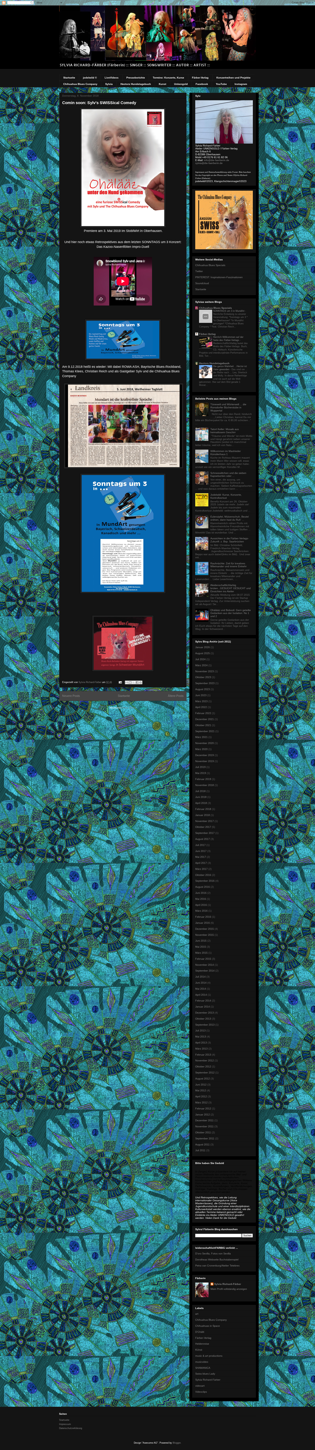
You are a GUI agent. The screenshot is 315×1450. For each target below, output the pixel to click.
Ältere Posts (176, 695)
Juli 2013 (200, 1030)
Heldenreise (202, 1343)
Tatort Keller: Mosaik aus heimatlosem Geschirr (224, 431)
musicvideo (201, 1361)
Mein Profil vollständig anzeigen (229, 1288)
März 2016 (201, 910)
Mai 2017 (200, 856)
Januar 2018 (202, 815)
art (196, 1313)
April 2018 (201, 803)
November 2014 (204, 964)
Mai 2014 (200, 988)
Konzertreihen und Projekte (233, 77)
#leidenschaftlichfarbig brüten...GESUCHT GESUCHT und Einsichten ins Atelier (230, 588)
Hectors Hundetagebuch (135, 84)
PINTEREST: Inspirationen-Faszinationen (219, 277)
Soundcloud (202, 283)
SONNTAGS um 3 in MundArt (229, 311)
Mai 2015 (200, 946)
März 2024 (201, 665)
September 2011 (204, 1138)
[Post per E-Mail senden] (120, 682)
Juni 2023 (201, 695)
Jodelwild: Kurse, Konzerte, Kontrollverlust (226, 496)
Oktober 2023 (203, 677)
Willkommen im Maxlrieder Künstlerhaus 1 (225, 453)
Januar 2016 (202, 922)
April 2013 (201, 1042)
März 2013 (201, 1048)
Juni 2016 (201, 892)
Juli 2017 (200, 845)
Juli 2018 (200, 791)
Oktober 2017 (203, 826)
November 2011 (204, 1126)
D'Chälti (199, 1331)
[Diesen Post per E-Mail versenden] (127, 682)
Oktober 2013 (203, 1018)
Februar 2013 (203, 1054)
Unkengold (181, 84)
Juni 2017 (201, 851)
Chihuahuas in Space (207, 1325)
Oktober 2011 (203, 1132)
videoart (200, 1385)
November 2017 (204, 821)
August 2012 (202, 1078)
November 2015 (204, 934)
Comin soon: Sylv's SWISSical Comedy (99, 102)
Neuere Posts (71, 695)
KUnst (198, 1349)
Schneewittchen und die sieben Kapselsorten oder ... (228, 475)
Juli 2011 (200, 1150)
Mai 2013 (200, 1036)
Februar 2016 (203, 916)
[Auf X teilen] (133, 682)
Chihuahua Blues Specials (210, 265)
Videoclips (201, 1391)
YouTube (221, 84)
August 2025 (202, 653)
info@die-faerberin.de (216, 160)
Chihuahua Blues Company (80, 84)
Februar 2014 (203, 1000)
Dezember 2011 (204, 1120)
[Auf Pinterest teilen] (140, 682)
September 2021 (205, 731)
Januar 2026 (202, 647)
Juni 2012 (201, 1084)
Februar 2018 (203, 809)
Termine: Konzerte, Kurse (168, 77)
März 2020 (201, 749)
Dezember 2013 (204, 1012)
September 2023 (205, 683)
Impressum (65, 1424)
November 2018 (204, 785)
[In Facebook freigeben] (137, 682)
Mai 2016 (200, 898)
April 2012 (201, 1096)
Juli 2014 (200, 976)
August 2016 (202, 886)
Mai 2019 (200, 773)
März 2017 (201, 868)
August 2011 (202, 1144)
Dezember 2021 (204, 719)
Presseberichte (135, 77)
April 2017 (201, 862)
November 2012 (204, 1060)
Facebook (202, 84)
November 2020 (204, 743)
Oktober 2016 (203, 874)
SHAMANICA (202, 1367)
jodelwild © (90, 77)
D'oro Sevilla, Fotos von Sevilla (213, 1253)
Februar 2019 (203, 779)
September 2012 (205, 1072)
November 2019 (204, 761)
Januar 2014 (202, 1006)
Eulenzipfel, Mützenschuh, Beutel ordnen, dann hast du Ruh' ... (229, 518)
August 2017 (202, 838)
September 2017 (205, 832)
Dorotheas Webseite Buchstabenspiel (216, 1259)
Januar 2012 (202, 1114)
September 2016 (205, 880)
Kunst (162, 84)
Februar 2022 (203, 713)
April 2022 (201, 707)
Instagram (241, 84)
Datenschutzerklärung (70, 1428)
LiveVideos (111, 77)
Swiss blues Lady (205, 1373)
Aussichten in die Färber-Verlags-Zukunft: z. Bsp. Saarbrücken (229, 540)
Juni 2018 (201, 796)
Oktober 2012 (203, 1066)
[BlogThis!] (130, 682)
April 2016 (201, 904)
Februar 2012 (203, 1108)
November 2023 (204, 671)
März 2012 (201, 1102)
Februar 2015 (203, 958)
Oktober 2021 (203, 725)
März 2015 (201, 952)
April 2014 (201, 994)
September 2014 (205, 970)
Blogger (176, 1442)
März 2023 (201, 701)
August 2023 (202, 689)
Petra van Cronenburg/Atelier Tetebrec (217, 1265)
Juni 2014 (201, 982)
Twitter (199, 271)
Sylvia (109, 84)
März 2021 (201, 737)
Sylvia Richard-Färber (227, 1284)
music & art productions (208, 1355)
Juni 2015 (201, 940)
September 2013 (205, 1024)
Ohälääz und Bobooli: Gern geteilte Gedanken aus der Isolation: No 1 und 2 (230, 613)
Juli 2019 (200, 767)
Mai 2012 (200, 1090)
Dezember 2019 (204, 755)
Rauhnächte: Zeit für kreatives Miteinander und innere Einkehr (228, 565)
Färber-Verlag (200, 77)
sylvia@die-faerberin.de (209, 163)
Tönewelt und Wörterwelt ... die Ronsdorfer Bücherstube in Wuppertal (228, 407)
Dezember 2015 (204, 928)
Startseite (69, 77)
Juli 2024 (200, 659)
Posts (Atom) (129, 707)
